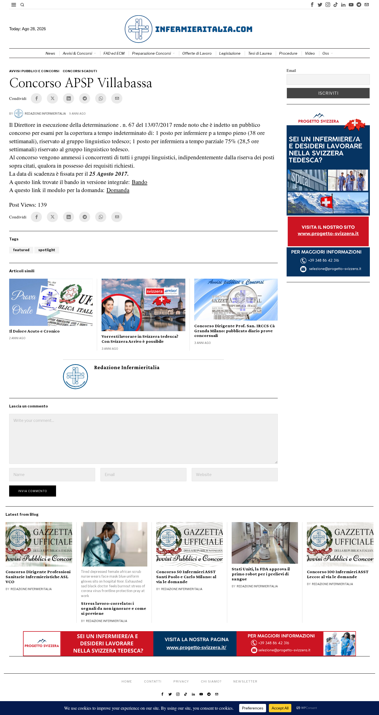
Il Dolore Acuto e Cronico (34, 331)
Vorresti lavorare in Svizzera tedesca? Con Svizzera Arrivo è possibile (140, 339)
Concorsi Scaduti (80, 71)
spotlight (46, 250)
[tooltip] (312, 4)
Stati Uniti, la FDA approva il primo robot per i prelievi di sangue (261, 574)
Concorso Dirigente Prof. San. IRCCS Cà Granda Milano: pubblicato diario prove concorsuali (234, 330)
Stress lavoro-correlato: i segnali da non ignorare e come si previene (113, 608)
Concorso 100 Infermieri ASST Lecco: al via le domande (337, 574)
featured (21, 250)
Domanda (118, 190)
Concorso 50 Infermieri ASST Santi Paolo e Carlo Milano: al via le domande (186, 576)
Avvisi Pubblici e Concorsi (34, 71)
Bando (139, 182)
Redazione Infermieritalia (45, 113)
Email (291, 70)
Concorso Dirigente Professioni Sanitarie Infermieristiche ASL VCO (38, 576)
